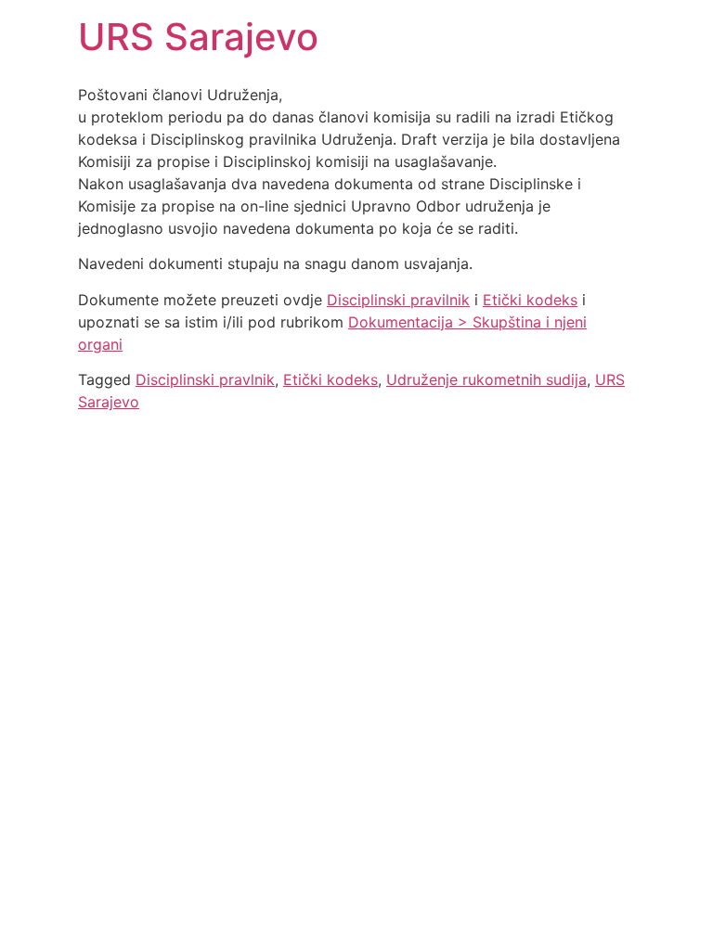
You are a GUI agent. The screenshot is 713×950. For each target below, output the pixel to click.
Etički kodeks (530, 299)
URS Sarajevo (198, 36)
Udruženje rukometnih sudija (486, 379)
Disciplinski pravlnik (205, 379)
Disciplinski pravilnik (398, 299)
